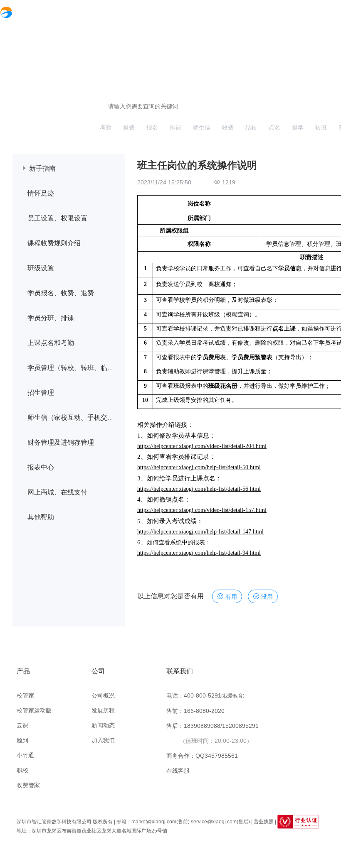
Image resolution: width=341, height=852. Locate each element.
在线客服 (178, 770)
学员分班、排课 (50, 317)
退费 (129, 127)
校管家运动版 (34, 710)
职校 (22, 770)
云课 (22, 725)
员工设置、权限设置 (57, 218)
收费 (228, 127)
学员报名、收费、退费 (60, 292)
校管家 (25, 695)
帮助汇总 (306, 11)
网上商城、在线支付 (57, 492)
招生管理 (40, 392)
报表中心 (40, 467)
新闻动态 (103, 725)
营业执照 (264, 822)
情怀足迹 (40, 193)
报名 (152, 127)
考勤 (105, 127)
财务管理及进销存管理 (60, 442)
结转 (251, 127)
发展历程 (103, 710)
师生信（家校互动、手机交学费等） (80, 417)
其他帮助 (40, 517)
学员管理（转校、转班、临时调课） (80, 367)
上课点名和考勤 (50, 342)
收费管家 (28, 785)
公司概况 (103, 695)
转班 (321, 127)
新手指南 (42, 168)
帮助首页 (270, 11)
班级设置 (40, 268)
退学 (298, 127)
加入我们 (103, 740)
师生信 (201, 127)
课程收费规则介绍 (54, 243)
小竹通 (25, 755)
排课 (175, 127)
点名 (274, 127)
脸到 (22, 740)
